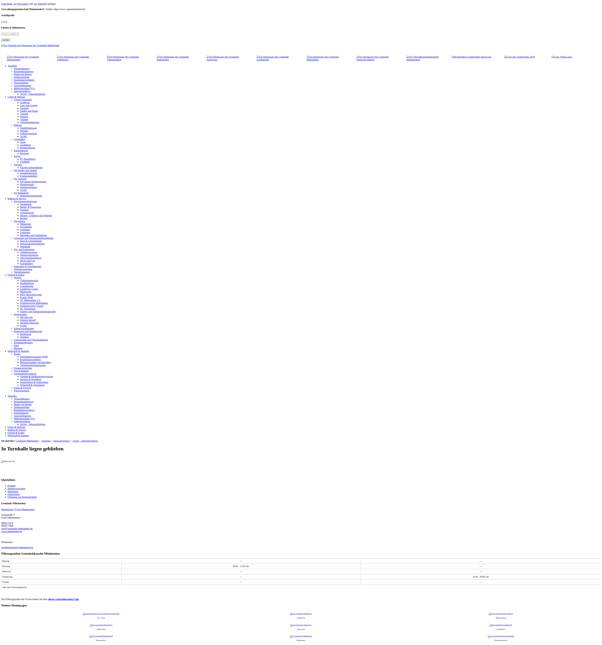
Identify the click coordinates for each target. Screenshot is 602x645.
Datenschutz (14, 494)
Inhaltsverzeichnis (16, 488)
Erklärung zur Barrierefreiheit (22, 497)
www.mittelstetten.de (11, 531)
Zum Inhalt (6, 4)
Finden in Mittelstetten (13, 27)
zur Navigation (20, 4)
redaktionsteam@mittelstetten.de (17, 547)
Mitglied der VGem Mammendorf (18, 509)
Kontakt (12, 485)
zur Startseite (40, 4)
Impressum (13, 491)
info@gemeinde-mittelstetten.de (17, 528)
